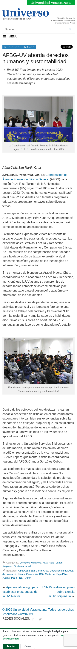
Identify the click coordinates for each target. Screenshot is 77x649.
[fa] (32, 618)
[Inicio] (25, 18)
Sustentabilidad (22, 566)
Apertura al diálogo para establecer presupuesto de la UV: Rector (20, 592)
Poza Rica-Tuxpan (52, 562)
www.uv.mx (25, 614)
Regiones (7, 566)
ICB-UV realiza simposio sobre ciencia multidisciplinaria (58, 592)
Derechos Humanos (19, 47)
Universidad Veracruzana (51, 3)
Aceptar (11, 646)
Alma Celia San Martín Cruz (33, 570)
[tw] (40, 618)
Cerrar (27, 646)
